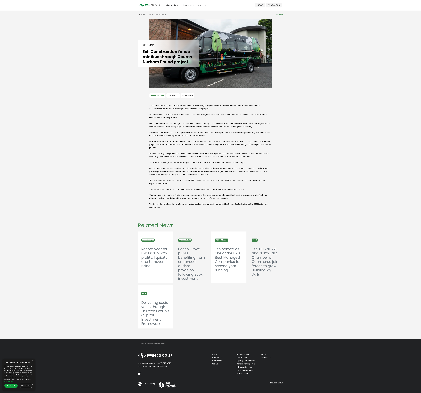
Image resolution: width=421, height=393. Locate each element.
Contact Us (274, 5)
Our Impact (173, 95)
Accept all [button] (11, 386)
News (260, 5)
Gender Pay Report (244, 364)
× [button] (32, 361)
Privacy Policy (8, 381)
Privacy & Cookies (244, 367)
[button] (210, 53)
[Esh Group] (149, 5)
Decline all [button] (25, 386)
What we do (170, 5)
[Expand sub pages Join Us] (419, 5)
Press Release (157, 95)
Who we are (187, 5)
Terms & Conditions (244, 370)
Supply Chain (242, 373)
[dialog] (18, 375)
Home (214, 354)
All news (279, 14)
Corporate (187, 95)
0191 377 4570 (165, 363)
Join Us (201, 5)
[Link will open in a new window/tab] (139, 373)
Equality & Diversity (244, 360)
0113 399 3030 (161, 366)
